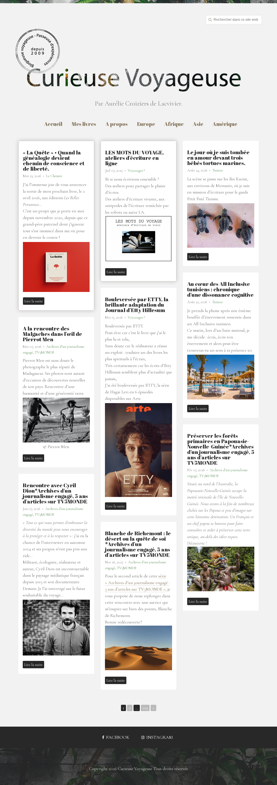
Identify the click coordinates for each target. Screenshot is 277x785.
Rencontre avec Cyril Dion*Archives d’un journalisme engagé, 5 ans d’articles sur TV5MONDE (55, 493)
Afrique (174, 123)
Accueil (53, 123)
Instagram (159, 737)
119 (145, 708)
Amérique (225, 123)
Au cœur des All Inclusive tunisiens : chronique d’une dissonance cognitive (220, 289)
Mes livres (84, 123)
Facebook (117, 737)
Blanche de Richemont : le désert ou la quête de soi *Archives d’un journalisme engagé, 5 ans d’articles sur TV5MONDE (138, 544)
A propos (116, 123)
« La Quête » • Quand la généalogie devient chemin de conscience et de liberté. (53, 160)
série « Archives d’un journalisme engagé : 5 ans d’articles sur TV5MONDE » (137, 582)
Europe (146, 123)
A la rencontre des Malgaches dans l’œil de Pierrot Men (52, 334)
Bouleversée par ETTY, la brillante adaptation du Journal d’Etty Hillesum (137, 305)
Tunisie (217, 170)
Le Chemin (54, 176)
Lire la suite (33, 301)
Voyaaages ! (136, 170)
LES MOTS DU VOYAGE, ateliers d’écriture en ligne (134, 158)
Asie (198, 123)
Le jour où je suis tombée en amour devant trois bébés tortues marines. (218, 158)
